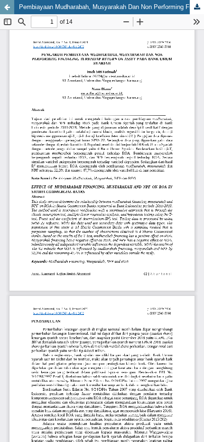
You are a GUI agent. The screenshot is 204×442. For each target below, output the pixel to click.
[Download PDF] (197, 7)
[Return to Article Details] (7, 7)
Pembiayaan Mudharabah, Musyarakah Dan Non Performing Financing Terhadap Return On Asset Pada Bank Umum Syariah (111, 6)
